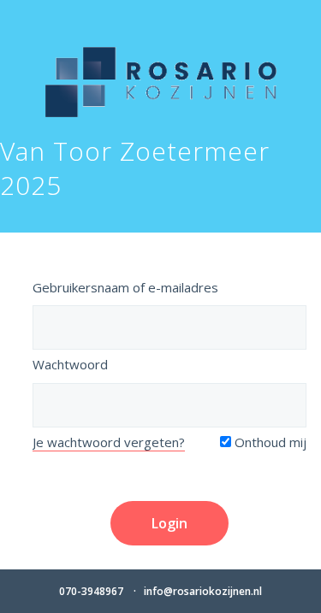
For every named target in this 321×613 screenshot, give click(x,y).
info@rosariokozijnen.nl (203, 591)
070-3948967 (91, 591)
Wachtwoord (70, 364)
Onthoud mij (268, 442)
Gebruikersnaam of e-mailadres (125, 287)
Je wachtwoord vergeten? (109, 442)
